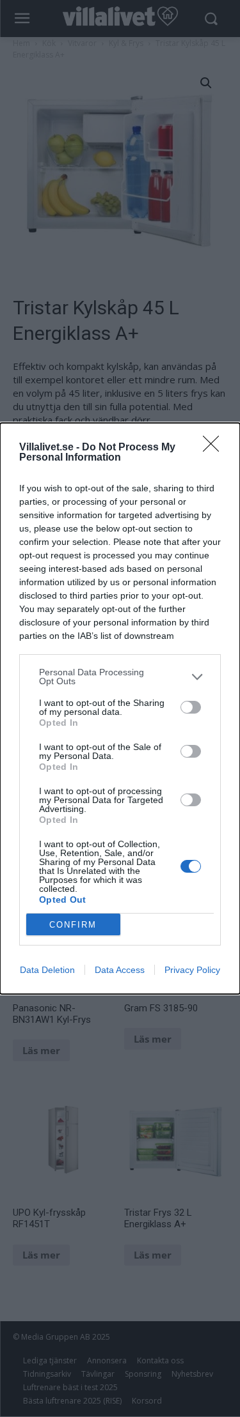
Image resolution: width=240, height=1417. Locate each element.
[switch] (190, 707)
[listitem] (120, 677)
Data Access (120, 970)
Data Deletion (47, 970)
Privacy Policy (192, 970)
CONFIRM (73, 925)
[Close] (215, 448)
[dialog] (120, 708)
